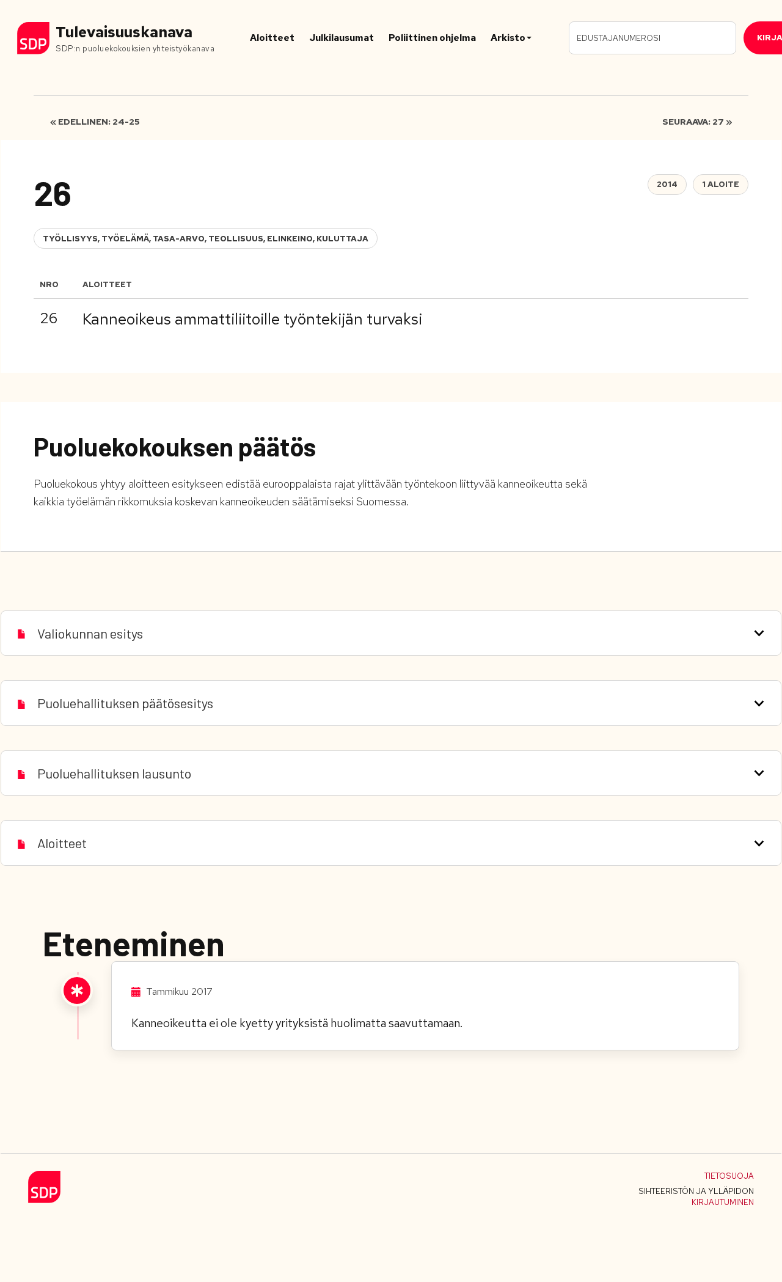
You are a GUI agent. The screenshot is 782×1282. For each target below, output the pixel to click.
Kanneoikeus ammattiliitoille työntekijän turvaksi (252, 319)
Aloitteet (272, 38)
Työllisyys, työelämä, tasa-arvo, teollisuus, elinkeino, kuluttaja (205, 238)
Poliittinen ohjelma (432, 38)
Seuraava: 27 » (697, 121)
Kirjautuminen (723, 1202)
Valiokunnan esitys (90, 633)
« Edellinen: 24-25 (95, 121)
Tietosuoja (729, 1176)
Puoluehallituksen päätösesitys (125, 703)
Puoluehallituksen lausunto (114, 773)
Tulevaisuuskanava (124, 32)
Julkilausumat (341, 38)
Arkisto (508, 38)
